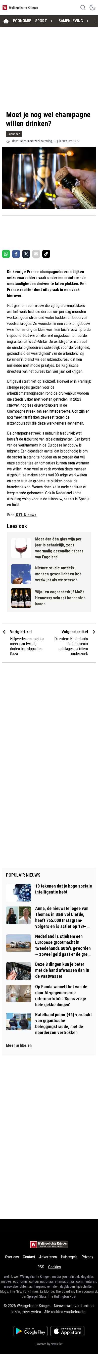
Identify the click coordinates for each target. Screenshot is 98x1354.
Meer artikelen (19, 1045)
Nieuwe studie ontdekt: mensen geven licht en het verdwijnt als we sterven (58, 574)
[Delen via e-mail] (36, 254)
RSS (40, 1267)
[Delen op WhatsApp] (6, 254)
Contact (29, 1257)
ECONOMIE (22, 20)
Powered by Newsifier (49, 1344)
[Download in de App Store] (67, 1331)
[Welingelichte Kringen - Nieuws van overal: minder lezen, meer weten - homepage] (21, 7)
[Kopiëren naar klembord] (46, 254)
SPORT (41, 20)
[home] (6, 21)
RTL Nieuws (25, 515)
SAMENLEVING (71, 20)
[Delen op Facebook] (16, 254)
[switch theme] (92, 7)
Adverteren (48, 1257)
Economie (14, 134)
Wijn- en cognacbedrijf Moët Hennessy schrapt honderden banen (60, 598)
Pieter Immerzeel (29, 141)
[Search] (83, 7)
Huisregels (69, 1257)
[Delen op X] (26, 254)
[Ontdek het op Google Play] (30, 1331)
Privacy (87, 1257)
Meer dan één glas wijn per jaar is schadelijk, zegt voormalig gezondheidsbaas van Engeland (59, 548)
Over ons (12, 1257)
